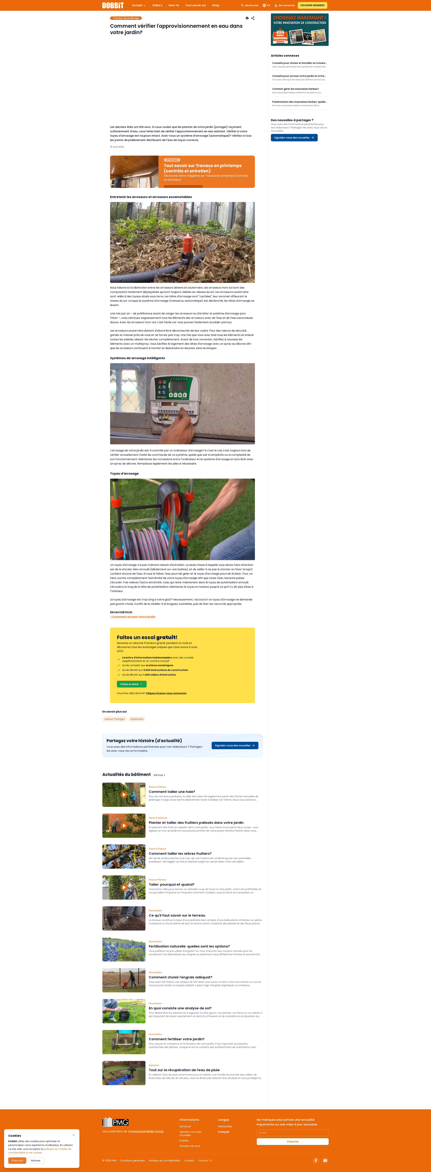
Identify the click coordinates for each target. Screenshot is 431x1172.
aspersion (136, 719)
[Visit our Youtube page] (325, 1160)
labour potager (114, 719)
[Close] (73, 1135)
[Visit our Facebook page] (315, 1160)
